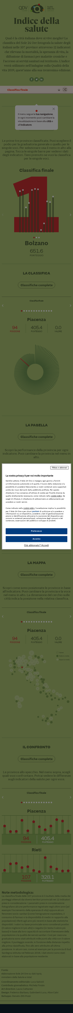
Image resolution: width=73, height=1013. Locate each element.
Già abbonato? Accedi (36, 545)
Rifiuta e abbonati (59, 468)
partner (35, 511)
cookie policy (56, 496)
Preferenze (36, 531)
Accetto (37, 539)
